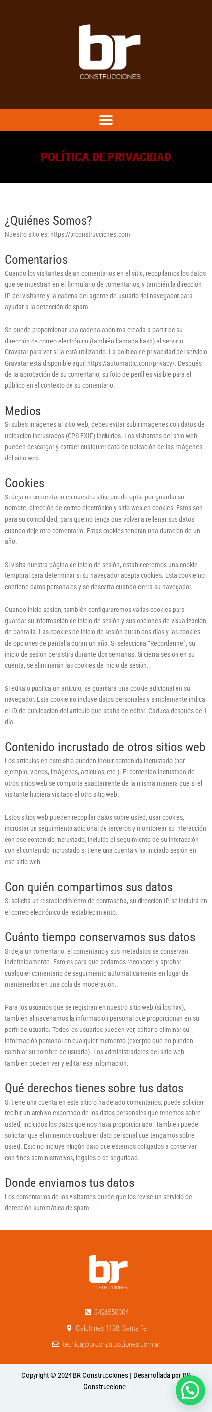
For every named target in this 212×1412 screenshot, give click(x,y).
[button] (106, 120)
